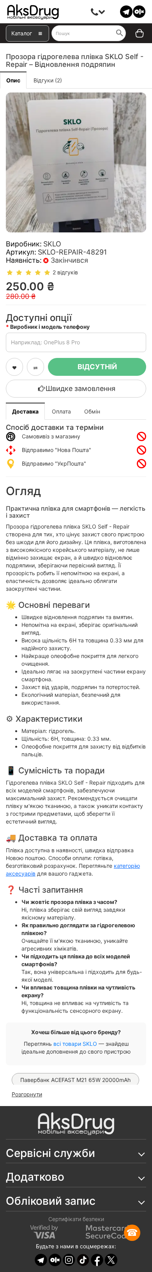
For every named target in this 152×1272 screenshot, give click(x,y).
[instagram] (69, 1259)
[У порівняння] (35, 367)
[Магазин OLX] (139, 11)
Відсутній (97, 367)
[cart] (134, 33)
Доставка (25, 411)
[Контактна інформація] (95, 11)
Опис (13, 80)
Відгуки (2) (48, 80)
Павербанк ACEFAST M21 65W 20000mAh (75, 1080)
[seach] (119, 33)
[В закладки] (14, 367)
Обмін (92, 411)
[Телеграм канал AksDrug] (126, 11)
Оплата (61, 411)
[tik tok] (83, 1259)
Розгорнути (27, 1094)
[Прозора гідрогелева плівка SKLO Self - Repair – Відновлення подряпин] (76, 162)
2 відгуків (65, 272)
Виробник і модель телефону (50, 326)
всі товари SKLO (75, 1043)
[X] (111, 1259)
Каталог (21, 33)
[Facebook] (97, 1259)
